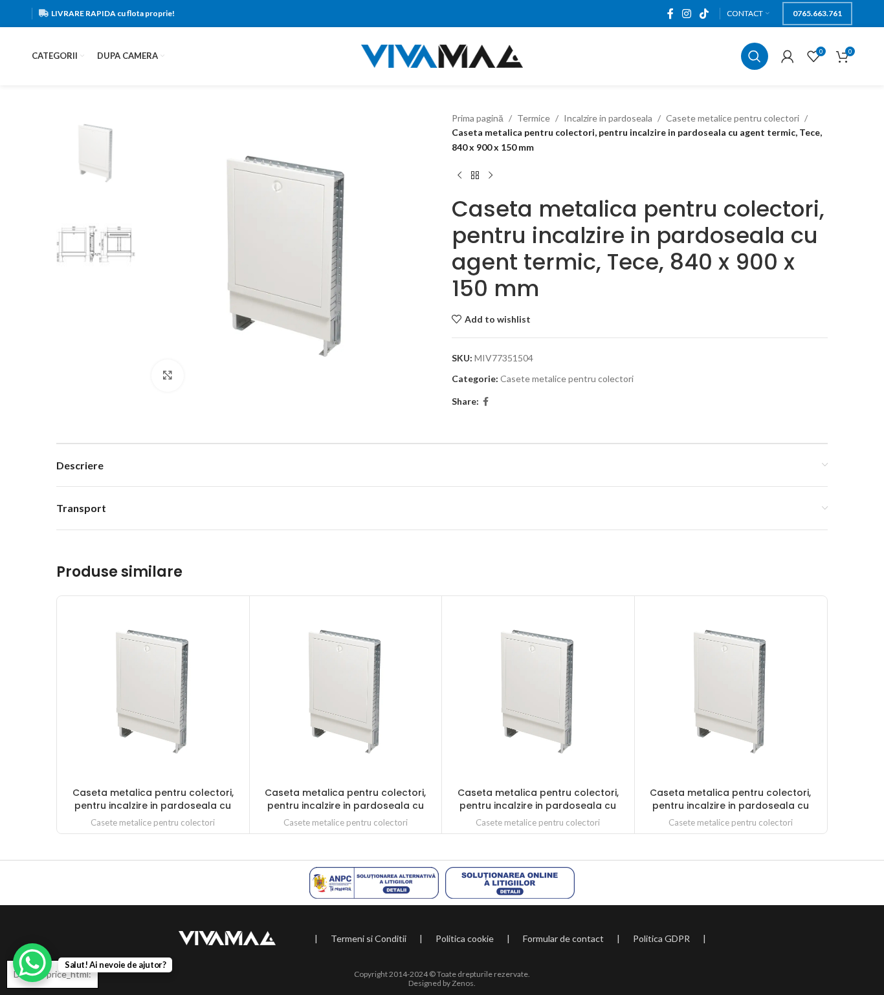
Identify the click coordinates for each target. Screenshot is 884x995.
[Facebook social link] (670, 13)
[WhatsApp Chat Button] (32, 962)
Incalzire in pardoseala (608, 117)
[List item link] (368, 939)
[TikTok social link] (704, 13)
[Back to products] (475, 175)
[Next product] (490, 175)
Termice (533, 117)
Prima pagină (477, 117)
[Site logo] (442, 55)
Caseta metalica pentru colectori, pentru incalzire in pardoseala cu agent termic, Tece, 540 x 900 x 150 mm (345, 811)
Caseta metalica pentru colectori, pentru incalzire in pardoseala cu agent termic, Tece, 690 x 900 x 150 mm (537, 811)
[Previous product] (459, 175)
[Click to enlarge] (167, 375)
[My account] (788, 56)
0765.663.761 (817, 13)
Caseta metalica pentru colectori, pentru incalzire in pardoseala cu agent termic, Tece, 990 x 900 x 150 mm (730, 811)
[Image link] (227, 936)
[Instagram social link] (686, 13)
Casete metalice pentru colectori (732, 117)
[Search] (755, 56)
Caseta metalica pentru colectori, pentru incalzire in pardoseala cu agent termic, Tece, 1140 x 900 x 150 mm (153, 811)
